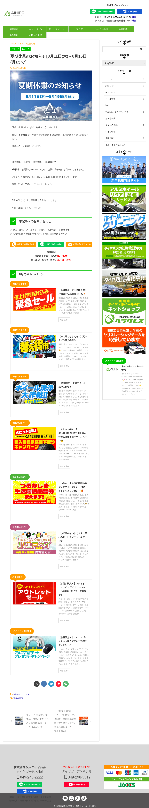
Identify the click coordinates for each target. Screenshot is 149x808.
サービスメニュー (57, 29)
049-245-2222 (117, 5)
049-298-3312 (79, 777)
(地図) (134, 17)
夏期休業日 (18, 698)
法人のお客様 (101, 29)
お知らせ (17, 694)
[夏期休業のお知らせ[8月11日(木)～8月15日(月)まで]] (51, 684)
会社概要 (123, 29)
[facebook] (44, 684)
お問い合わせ (35, 35)
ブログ (79, 29)
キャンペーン (35, 29)
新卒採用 (14, 35)
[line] (66, 684)
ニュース (25, 694)
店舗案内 (14, 29)
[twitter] (37, 684)
